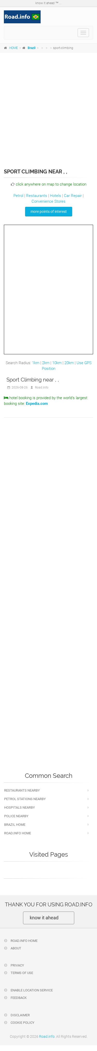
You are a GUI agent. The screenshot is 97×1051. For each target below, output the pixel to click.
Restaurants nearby (22, 790)
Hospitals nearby (19, 807)
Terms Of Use (21, 973)
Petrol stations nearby (25, 799)
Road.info (47, 1036)
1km (35, 363)
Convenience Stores (48, 201)
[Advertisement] (48, 107)
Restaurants (36, 195)
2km (45, 363)
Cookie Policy (22, 1023)
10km (57, 363)
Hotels (55, 195)
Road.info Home (17, 833)
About (15, 948)
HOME (13, 48)
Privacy (17, 965)
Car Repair (73, 195)
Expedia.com (37, 403)
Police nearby (16, 816)
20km (69, 363)
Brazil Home (14, 825)
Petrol (18, 195)
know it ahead (44, 917)
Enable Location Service (31, 990)
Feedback (18, 998)
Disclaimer (20, 1015)
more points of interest (49, 211)
